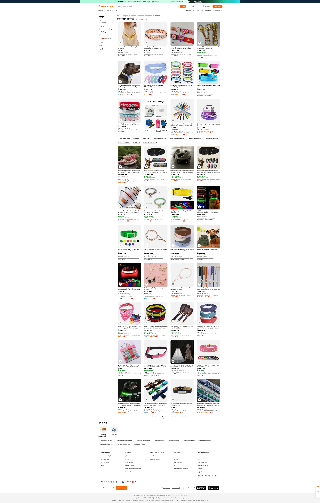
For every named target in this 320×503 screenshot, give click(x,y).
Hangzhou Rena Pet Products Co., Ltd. (206, 131)
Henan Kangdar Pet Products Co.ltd (206, 94)
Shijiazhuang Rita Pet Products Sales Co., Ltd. (129, 373)
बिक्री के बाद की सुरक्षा (129, 465)
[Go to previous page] (152, 417)
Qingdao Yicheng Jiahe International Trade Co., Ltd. (208, 179)
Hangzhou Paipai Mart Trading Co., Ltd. (154, 179)
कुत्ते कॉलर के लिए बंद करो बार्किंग (107, 444)
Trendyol (178, 495)
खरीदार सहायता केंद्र (178, 456)
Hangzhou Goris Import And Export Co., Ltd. (129, 335)
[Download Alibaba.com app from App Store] (201, 488)
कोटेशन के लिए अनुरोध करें (155, 459)
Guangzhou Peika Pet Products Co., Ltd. (180, 54)
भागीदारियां (200, 468)
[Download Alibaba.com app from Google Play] (213, 488)
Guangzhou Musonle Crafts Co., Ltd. (153, 296)
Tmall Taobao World (152, 495)
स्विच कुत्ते (137, 138)
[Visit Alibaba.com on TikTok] (216, 476)
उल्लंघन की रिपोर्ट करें (178, 472)
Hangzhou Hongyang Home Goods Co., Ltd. (129, 219)
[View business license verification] (175, 500)
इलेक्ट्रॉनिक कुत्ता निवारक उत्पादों (195, 138)
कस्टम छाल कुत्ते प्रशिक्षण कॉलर (189, 440)
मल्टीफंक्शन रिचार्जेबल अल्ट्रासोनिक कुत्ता (124, 440)
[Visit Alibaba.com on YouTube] (213, 476)
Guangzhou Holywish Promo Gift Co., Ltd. (207, 295)
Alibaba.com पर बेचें (202, 456)
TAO (173, 495)
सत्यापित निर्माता (153, 456)
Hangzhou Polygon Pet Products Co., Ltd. (154, 373)
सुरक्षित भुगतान (128, 456)
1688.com (142, 495)
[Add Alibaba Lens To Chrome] (121, 488)
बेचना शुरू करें (201, 459)
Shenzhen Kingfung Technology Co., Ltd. (154, 411)
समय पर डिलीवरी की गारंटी (130, 462)
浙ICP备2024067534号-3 (202, 500)
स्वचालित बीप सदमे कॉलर (159, 440)
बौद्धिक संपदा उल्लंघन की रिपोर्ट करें (181, 468)
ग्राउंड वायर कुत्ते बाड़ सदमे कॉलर (151, 142)
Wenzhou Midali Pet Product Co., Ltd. (180, 372)
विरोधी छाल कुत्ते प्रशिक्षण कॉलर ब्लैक (143, 440)
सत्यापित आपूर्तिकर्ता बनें (203, 465)
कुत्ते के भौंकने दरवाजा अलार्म (125, 142)
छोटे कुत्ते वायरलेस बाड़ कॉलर (174, 440)
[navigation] (106, 217)
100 (182, 418)
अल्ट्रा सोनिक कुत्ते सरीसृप (140, 444)
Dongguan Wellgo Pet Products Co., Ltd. (180, 179)
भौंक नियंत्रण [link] (157, 15)
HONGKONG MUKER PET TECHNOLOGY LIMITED (182, 132)
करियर (102, 465)
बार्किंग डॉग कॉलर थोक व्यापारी (106, 440)
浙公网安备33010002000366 (187, 500)
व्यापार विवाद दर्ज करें (178, 462)
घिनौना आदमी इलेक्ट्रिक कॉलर (205, 440)
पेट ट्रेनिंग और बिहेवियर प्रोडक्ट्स (145, 15)
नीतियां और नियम (128, 472)
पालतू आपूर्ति (125, 15)
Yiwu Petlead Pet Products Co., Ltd (179, 219)
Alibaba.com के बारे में (106, 452)
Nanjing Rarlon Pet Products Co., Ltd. (127, 54)
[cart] (199, 6)
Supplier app (166, 488)
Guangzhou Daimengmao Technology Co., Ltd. (182, 258)
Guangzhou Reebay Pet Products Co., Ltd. (155, 92)
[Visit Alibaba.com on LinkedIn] (203, 476)
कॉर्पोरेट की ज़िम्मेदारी (105, 462)
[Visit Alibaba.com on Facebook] (199, 476)
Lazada (160, 495)
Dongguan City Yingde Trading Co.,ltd (153, 54)
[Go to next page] (185, 417)
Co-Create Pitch (105, 459)
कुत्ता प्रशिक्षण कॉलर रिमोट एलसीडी (124, 444)
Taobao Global (166, 495)
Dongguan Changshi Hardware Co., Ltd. (180, 295)
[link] (318, 487)
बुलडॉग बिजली (137, 142)
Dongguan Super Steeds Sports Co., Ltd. (154, 335)
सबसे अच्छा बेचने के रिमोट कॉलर (160, 138)
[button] (178, 6)
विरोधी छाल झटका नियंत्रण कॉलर (212, 138)
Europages (184, 495)
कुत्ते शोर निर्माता (146, 138)
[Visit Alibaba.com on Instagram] (209, 476)
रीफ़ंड (175, 465)
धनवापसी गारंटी (128, 459)
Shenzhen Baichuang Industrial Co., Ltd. (128, 411)
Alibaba (119, 15)
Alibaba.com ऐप (176, 488)
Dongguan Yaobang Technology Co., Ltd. (128, 181)
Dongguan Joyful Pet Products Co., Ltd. (207, 55)
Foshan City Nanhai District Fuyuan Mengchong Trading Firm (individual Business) (208, 333)
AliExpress (136, 495)
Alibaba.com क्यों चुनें (106, 456)
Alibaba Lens (107, 488)
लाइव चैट (176, 459)
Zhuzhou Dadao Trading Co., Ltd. (205, 258)
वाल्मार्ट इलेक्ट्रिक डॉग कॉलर (125, 138)
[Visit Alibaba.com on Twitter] (206, 476)
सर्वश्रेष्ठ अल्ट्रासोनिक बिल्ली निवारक (177, 138)
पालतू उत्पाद (133, 15)
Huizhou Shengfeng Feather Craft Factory (181, 92)
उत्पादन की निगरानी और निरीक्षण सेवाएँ (133, 468)
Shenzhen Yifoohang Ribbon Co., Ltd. (153, 219)
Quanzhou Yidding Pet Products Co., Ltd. (128, 258)
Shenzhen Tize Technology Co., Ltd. (206, 218)
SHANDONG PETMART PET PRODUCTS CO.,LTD (129, 92)
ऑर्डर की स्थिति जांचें (202, 462)
